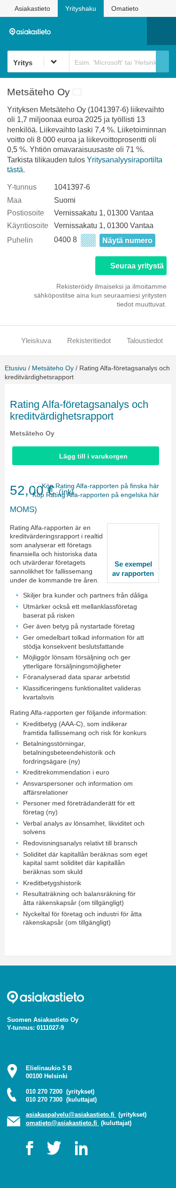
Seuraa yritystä (137, 266)
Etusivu (15, 368)
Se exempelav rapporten (133, 568)
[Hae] (162, 61)
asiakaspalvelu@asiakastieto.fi (71, 1114)
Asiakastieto (32, 8)
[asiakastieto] (32, 30)
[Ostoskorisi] (91, 31)
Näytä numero (127, 241)
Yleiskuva (36, 341)
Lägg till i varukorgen (93, 456)
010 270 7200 (60, 1091)
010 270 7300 (61, 1099)
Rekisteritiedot (89, 341)
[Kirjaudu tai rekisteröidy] (135, 31)
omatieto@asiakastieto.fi (62, 1123)
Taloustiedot (145, 341)
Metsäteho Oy (53, 368)
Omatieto (124, 8)
